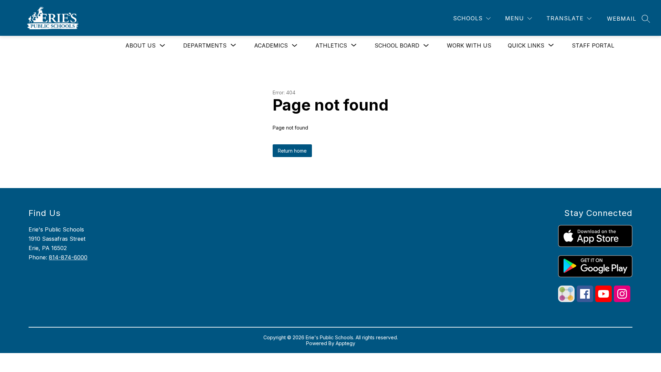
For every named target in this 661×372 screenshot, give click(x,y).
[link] (621, 18)
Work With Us (469, 45)
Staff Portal (593, 45)
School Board (397, 45)
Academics (271, 45)
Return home (292, 151)
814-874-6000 (68, 257)
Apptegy (345, 343)
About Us (140, 45)
